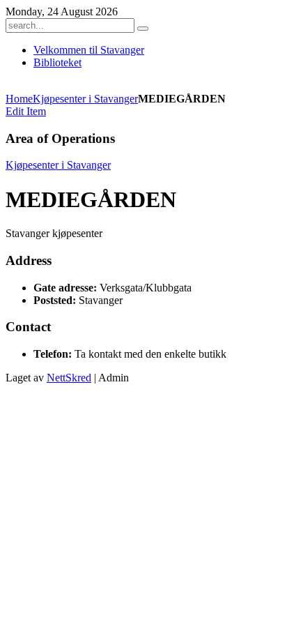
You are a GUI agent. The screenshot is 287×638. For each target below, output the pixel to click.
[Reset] (142, 28)
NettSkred (69, 377)
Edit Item (26, 111)
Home (19, 99)
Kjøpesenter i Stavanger (85, 99)
